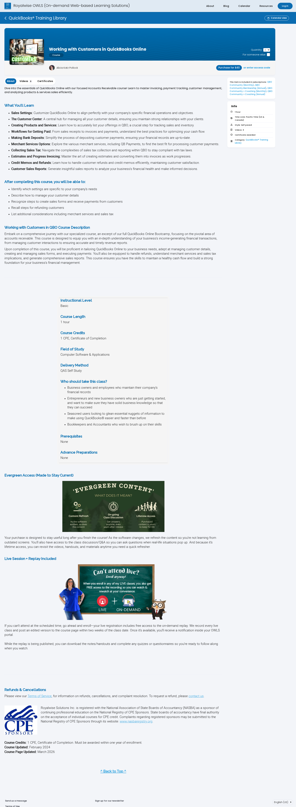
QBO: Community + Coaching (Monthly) (251, 90)
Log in (285, 5)
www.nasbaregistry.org (136, 721)
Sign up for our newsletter (109, 800)
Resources (266, 6)
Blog (226, 6)
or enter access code (256, 67)
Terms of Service (40, 696)
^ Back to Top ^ (113, 771)
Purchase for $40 (229, 67)
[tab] (10, 81)
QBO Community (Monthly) (251, 83)
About (210, 6)
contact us (196, 696)
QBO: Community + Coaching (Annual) (251, 93)
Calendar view (279, 17)
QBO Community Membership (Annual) (248, 87)
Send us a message (16, 800)
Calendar (244, 6)
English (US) (282, 801)
